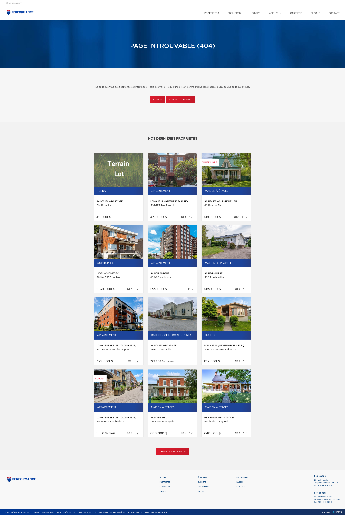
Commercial (235, 13)
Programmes (242, 477)
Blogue (315, 13)
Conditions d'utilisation (133, 512)
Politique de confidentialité (110, 512)
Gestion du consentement (156, 512)
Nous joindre (15, 3)
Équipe (256, 13)
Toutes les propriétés (172, 452)
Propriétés (211, 13)
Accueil (157, 99)
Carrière (296, 13)
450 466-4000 (325, 485)
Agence (273, 13)
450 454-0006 (325, 502)
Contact (334, 13)
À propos (202, 477)
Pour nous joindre (180, 99)
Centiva (337, 512)
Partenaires (204, 486)
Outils (201, 491)
